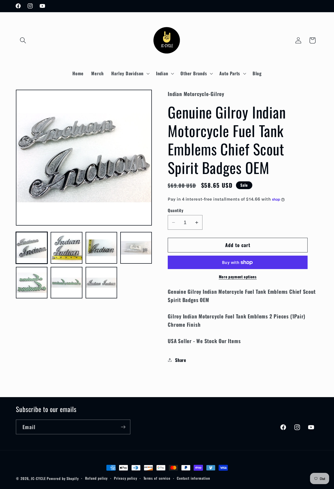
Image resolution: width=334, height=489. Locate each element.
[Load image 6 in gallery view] (66, 282)
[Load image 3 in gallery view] (101, 247)
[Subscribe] (123, 427)
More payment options (238, 277)
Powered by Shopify (62, 478)
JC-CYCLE (38, 478)
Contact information (193, 478)
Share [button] (180, 360)
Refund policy (96, 478)
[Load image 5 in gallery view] (31, 282)
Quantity (175, 210)
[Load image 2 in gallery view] (66, 247)
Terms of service (157, 478)
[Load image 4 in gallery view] (136, 247)
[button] (23, 40)
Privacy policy (125, 478)
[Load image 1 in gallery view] (31, 247)
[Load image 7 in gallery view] (101, 282)
